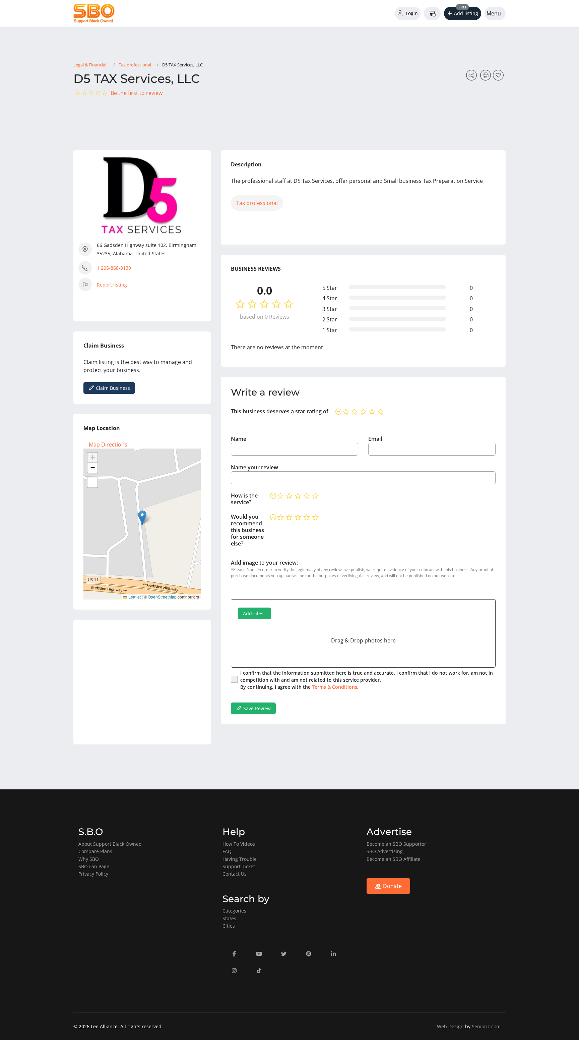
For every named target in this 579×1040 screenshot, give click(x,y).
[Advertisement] (142, 682)
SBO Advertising (385, 851)
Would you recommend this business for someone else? (247, 530)
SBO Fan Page (93, 866)
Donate (392, 886)
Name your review (254, 467)
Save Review (256, 708)
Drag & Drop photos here (363, 640)
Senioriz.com (486, 1026)
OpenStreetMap (162, 597)
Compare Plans (95, 851)
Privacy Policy (93, 874)
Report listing (112, 284)
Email (375, 439)
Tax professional (135, 65)
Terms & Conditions (334, 687)
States (229, 918)
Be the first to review (137, 93)
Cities (228, 926)
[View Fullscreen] (92, 482)
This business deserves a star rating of (279, 411)
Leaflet (134, 597)
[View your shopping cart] (432, 13)
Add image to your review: (264, 562)
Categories (234, 910)
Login (411, 13)
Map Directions (108, 444)
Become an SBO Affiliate (394, 859)
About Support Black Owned (110, 844)
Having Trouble (239, 859)
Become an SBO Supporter (396, 844)
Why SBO (88, 859)
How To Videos (238, 844)
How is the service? (244, 499)
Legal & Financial (89, 65)
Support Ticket (238, 866)
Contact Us (234, 874)
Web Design (450, 1026)
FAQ (227, 851)
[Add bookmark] (499, 77)
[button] (462, 13)
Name (238, 439)
